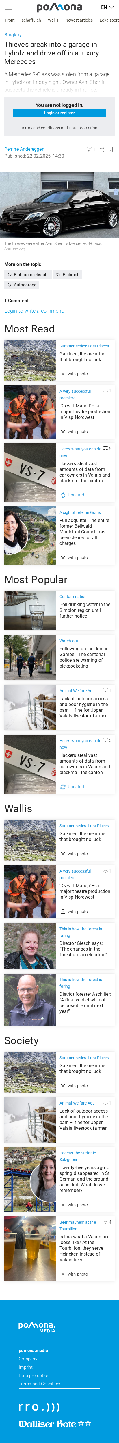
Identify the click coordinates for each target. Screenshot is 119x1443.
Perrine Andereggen (24, 149)
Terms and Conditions (40, 1383)
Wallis (53, 20)
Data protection (34, 1375)
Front (10, 20)
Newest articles (79, 20)
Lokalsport (109, 20)
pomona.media (33, 1350)
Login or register (59, 113)
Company (28, 1358)
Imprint (26, 1367)
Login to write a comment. (34, 311)
